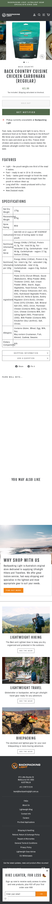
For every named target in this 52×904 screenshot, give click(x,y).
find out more (13, 590)
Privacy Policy (26, 847)
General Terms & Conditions (26, 843)
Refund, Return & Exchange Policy (26, 834)
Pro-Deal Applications (26, 822)
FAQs (26, 800)
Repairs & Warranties (26, 838)
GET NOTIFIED (26, 112)
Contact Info (26, 813)
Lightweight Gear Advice (26, 851)
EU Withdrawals (26, 855)
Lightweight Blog (26, 809)
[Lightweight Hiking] (26, 619)
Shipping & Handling (26, 830)
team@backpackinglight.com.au (26, 791)
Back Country (26, 67)
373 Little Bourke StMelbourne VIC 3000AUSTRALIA (26, 780)
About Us (26, 805)
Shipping (22, 92)
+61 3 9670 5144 (26, 787)
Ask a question (25, 358)
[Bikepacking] (26, 720)
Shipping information (26, 353)
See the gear (26, 651)
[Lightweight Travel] (26, 670)
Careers (26, 817)
